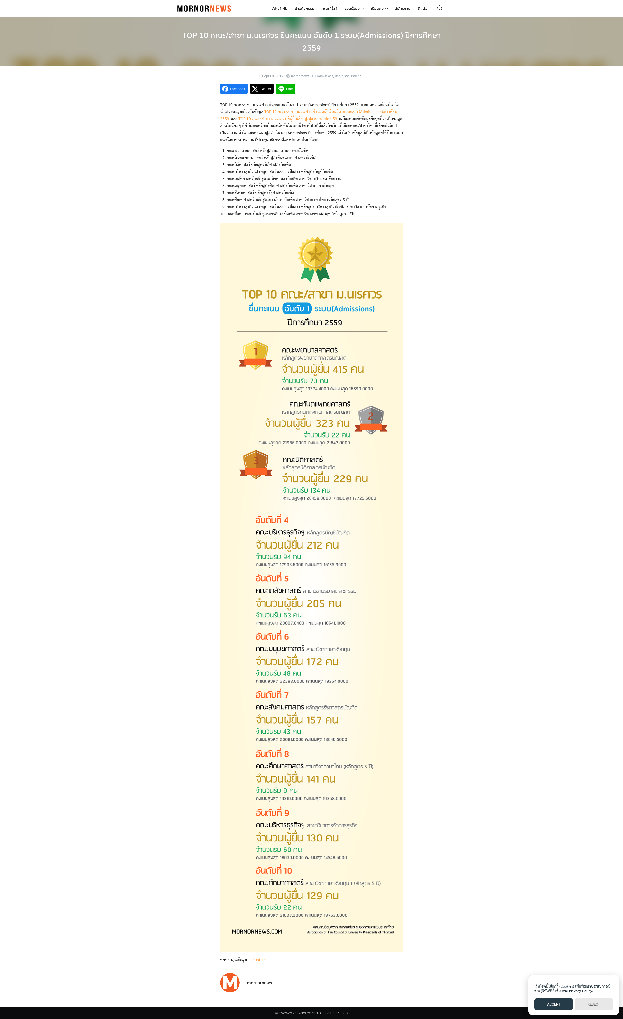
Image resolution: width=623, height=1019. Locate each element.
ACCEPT (553, 1004)
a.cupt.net (258, 959)
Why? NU (280, 8)
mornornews (300, 76)
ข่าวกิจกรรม (304, 8)
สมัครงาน (403, 8)
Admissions (325, 76)
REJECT (593, 1004)
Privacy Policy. (581, 990)
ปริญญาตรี (342, 76)
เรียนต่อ (377, 8)
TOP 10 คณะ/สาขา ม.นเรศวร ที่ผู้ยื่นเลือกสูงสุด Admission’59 (287, 118)
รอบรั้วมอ (352, 8)
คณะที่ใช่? (329, 8)
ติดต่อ (422, 8)
